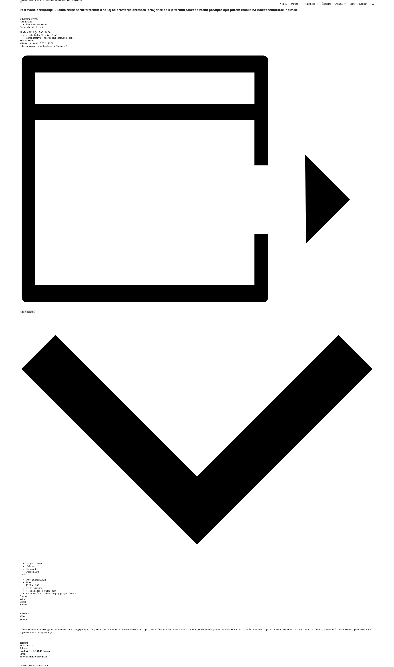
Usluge (294, 3)
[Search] (373, 4)
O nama (339, 3)
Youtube (24, 619)
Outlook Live (32, 571)
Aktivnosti (310, 3)
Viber (22, 616)
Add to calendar (27, 311)
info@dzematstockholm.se (277, 10)
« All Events (26, 21)
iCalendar (30, 566)
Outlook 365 (32, 569)
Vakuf (352, 3)
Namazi (283, 3)
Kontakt (363, 3)
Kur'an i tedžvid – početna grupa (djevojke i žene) (51, 37)
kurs (39, 588)
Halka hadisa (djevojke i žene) (42, 35)
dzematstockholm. (35, 656)
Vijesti (23, 601)
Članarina (326, 3)
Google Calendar (34, 563)
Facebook (24, 613)
